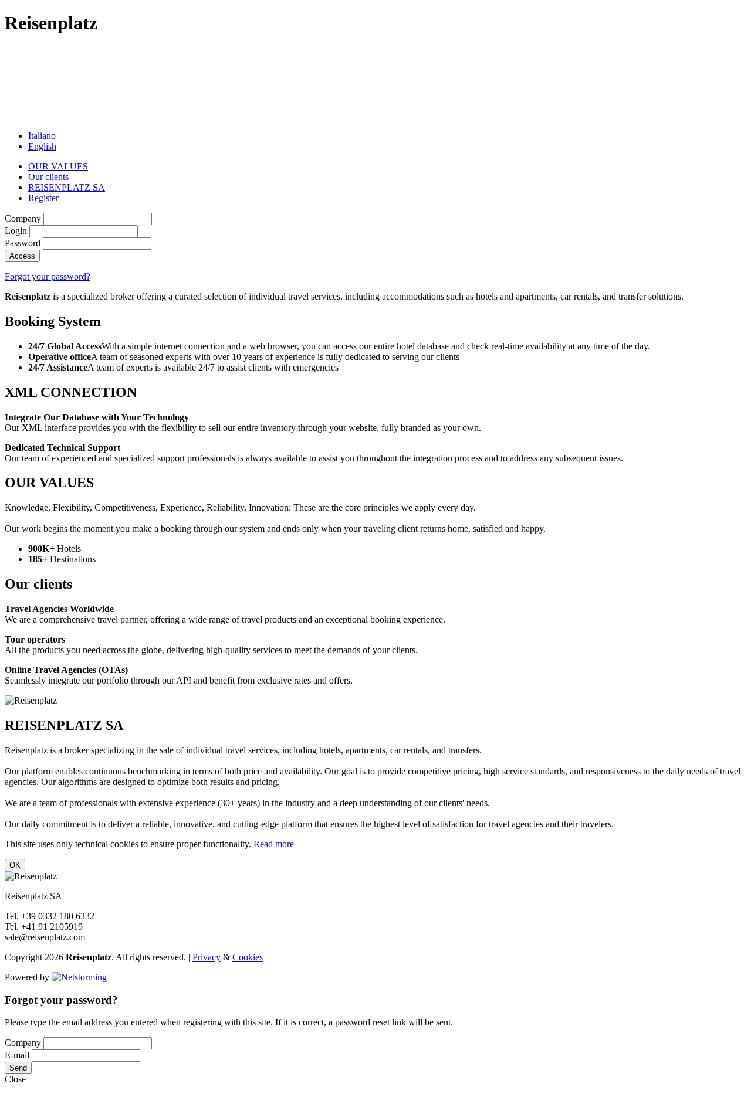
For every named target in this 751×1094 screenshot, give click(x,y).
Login (16, 231)
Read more (273, 844)
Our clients (48, 177)
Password (22, 243)
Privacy (206, 957)
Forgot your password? (47, 276)
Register (43, 198)
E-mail (17, 1055)
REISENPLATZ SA (66, 187)
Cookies (247, 957)
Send (18, 1068)
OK (15, 865)
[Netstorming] (79, 977)
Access (22, 256)
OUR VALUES (58, 166)
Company (23, 218)
